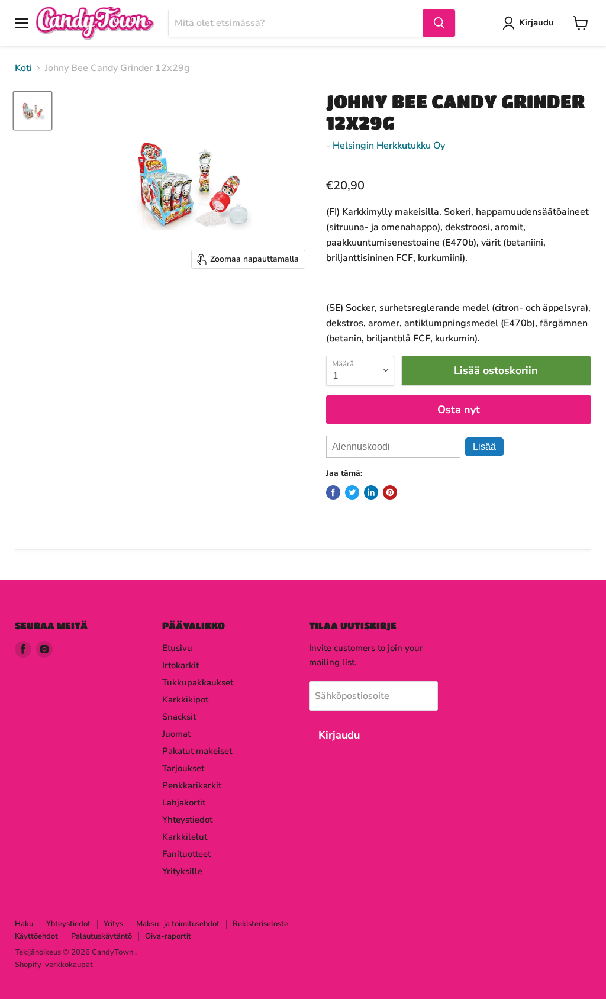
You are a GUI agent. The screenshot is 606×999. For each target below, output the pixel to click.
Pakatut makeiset (197, 751)
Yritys (113, 924)
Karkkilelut (184, 837)
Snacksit (179, 717)
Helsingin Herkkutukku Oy (389, 145)
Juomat (176, 734)
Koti (23, 68)
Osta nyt (458, 409)
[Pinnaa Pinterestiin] (390, 492)
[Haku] (439, 23)
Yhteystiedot (187, 820)
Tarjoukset (183, 768)
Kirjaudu (536, 22)
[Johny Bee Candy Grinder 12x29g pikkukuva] (32, 111)
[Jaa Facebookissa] (333, 492)
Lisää (484, 447)
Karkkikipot (185, 699)
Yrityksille (182, 871)
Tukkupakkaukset (197, 682)
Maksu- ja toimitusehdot (178, 924)
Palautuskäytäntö (101, 936)
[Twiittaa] (352, 492)
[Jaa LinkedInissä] (371, 492)
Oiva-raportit (168, 936)
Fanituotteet (186, 854)
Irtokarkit (180, 665)
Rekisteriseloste (260, 924)
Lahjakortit (183, 802)
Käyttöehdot (36, 936)
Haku (24, 924)
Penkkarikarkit (191, 785)
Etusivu (177, 648)
